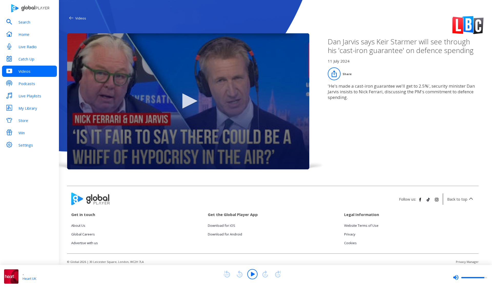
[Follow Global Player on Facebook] (420, 201)
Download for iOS (221, 225)
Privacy (349, 234)
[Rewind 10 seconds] (239, 274)
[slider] (470, 277)
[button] (188, 101)
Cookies (350, 243)
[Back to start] (227, 274)
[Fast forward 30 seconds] (265, 274)
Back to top (457, 199)
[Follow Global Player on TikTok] (428, 201)
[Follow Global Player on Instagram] (436, 201)
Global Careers (83, 234)
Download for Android (225, 234)
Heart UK (29, 278)
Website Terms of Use (361, 225)
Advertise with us (84, 243)
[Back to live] (278, 274)
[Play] (252, 274)
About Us (78, 225)
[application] (188, 101)
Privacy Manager (467, 261)
